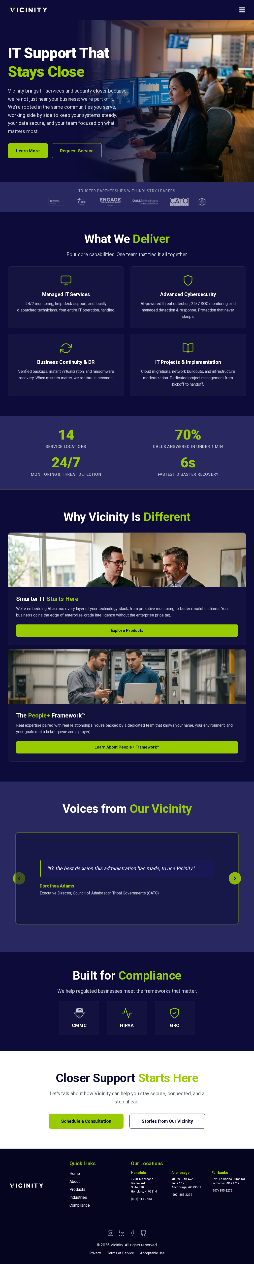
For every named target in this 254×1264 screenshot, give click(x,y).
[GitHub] (143, 1234)
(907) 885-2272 (181, 1194)
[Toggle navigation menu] (242, 10)
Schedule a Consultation (86, 1121)
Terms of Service (120, 1253)
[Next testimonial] (235, 878)
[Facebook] (132, 1234)
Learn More (28, 150)
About (74, 1181)
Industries (78, 1197)
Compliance (79, 1205)
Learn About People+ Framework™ (127, 747)
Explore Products (127, 630)
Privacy (95, 1253)
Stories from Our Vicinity (167, 1121)
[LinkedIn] (122, 1234)
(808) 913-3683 (141, 1199)
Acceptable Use (152, 1253)
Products (77, 1189)
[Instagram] (111, 1234)
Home (74, 1173)
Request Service (77, 150)
